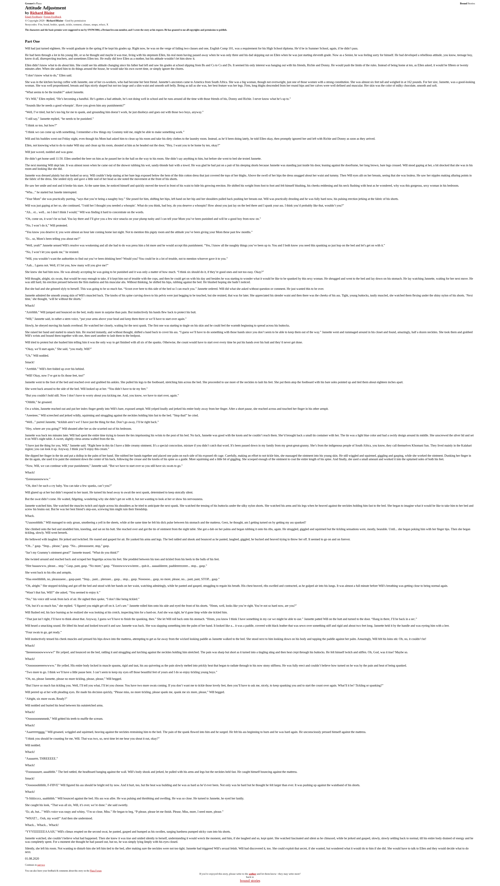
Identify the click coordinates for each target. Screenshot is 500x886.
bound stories (250, 881)
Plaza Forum (96, 870)
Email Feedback (33, 16)
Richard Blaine (42, 13)
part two (41, 865)
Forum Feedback (52, 16)
